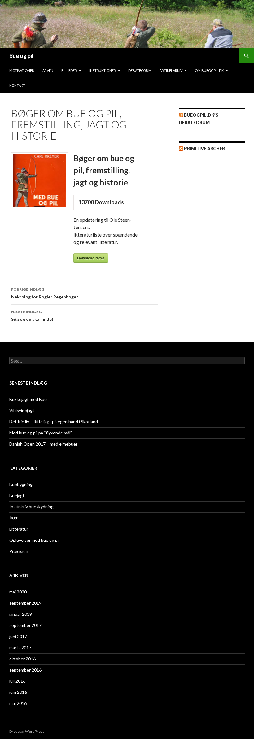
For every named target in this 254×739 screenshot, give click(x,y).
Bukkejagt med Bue (28, 399)
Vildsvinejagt (21, 410)
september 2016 (25, 669)
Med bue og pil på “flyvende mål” (40, 432)
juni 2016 (18, 692)
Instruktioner (102, 70)
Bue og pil (21, 55)
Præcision (18, 551)
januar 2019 (20, 614)
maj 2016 (18, 703)
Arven (47, 70)
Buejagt (16, 495)
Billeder (69, 70)
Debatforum (139, 70)
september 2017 (25, 625)
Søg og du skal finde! (32, 315)
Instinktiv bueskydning (31, 506)
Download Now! (90, 258)
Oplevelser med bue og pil (34, 540)
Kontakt (17, 85)
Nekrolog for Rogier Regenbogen (45, 293)
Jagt (13, 517)
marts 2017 (20, 647)
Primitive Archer (204, 148)
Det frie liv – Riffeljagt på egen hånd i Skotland (53, 421)
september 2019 (25, 603)
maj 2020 (18, 591)
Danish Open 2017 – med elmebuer (43, 443)
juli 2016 (17, 681)
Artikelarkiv (171, 70)
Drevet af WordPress (26, 731)
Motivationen (21, 70)
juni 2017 (18, 636)
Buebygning (21, 484)
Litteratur (18, 529)
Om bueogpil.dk (209, 70)
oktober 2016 (22, 658)
